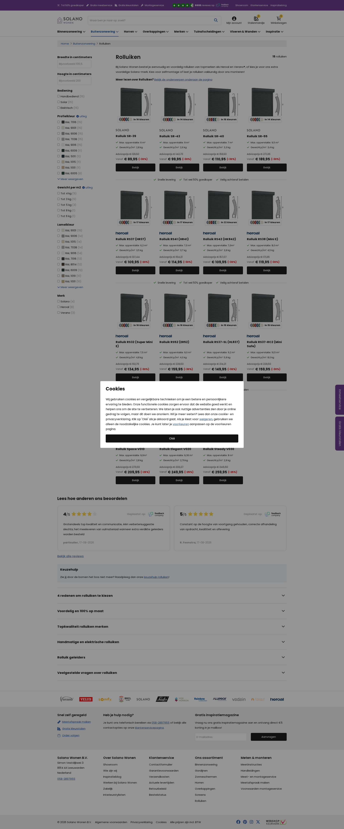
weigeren (205, 419)
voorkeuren (181, 424)
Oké (172, 438)
